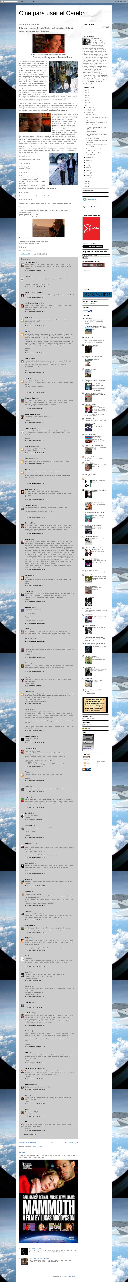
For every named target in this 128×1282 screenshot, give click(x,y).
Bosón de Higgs (30, 523)
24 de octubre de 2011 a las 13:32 (35, 601)
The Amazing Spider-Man (99, 646)
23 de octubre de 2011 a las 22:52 (35, 297)
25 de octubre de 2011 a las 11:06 (34, 857)
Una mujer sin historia (35, 1248)
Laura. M (27, 591)
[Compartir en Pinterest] (46, 254)
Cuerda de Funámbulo (91, 536)
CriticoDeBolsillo (90, 667)
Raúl (26, 911)
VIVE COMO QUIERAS (98, 627)
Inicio (51, 1142)
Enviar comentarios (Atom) (35, 1146)
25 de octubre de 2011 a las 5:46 (34, 766)
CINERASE (88, 608)
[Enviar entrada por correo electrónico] (34, 254)
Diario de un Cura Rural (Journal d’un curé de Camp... (96, 149)
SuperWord (88, 476)
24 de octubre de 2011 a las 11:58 (34, 517)
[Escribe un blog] (40, 254)
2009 (86, 183)
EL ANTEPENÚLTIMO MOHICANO (95, 326)
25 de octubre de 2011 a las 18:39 (35, 966)
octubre (88, 112)
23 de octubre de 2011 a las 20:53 (35, 287)
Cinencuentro (89, 318)
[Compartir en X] (42, 254)
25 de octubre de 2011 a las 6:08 (34, 780)
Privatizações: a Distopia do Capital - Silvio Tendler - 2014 (99, 578)
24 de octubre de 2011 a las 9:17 (34, 499)
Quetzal (27, 813)
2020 (86, 90)
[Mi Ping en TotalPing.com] (88, 750)
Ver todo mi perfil (87, 83)
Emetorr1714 (29, 428)
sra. (26, 469)
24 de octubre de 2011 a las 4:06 (34, 408)
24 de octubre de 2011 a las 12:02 (35, 533)
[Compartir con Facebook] (44, 254)
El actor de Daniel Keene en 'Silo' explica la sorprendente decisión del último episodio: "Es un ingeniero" (94, 340)
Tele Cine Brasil (89, 575)
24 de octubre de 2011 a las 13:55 (35, 623)
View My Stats (101, 761)
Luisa (26, 972)
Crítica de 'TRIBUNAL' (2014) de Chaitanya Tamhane (98, 517)
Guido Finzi (28, 825)
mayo (88, 167)
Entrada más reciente (27, 1142)
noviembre (89, 110)
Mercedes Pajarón (30, 414)
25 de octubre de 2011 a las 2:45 (34, 685)
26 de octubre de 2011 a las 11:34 (34, 1079)
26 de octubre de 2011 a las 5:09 (34, 1025)
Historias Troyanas (90, 369)
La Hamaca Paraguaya (92, 138)
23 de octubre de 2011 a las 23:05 (35, 311)
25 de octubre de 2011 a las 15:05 (35, 920)
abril (87, 170)
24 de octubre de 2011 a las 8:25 (34, 463)
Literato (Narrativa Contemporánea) (95, 490)
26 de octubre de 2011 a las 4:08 (34, 1007)
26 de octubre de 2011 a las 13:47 (35, 1104)
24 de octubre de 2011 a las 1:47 (34, 353)
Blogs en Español (90, 474)
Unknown (28, 691)
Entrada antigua (71, 1142)
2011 (86, 105)
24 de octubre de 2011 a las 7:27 (34, 440)
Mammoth (22, 1152)
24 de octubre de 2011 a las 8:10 (34, 453)
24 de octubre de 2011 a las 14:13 (35, 641)
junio (87, 165)
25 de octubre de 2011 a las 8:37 (34, 807)
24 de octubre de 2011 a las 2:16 (34, 372)
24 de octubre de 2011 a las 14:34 (35, 657)
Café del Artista (89, 597)
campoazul (28, 863)
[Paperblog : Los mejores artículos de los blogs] (87, 312)
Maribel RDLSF (29, 843)
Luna (26, 276)
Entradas (87, 763)
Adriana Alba (29, 505)
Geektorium (88, 614)
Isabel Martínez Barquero (32, 303)
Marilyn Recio (29, 925)
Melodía (27, 891)
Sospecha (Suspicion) (92, 125)
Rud (26, 956)
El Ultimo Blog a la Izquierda (93, 393)
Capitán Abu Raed (91, 131)
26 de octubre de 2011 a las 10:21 (35, 1063)
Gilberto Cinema (90, 463)
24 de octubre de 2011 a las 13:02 (35, 585)
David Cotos (97, 38)
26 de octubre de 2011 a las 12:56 (35, 1089)
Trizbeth (27, 938)
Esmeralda (28, 647)
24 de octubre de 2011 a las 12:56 (35, 569)
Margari (27, 797)
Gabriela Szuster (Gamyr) (33, 292)
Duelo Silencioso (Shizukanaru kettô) (96, 122)
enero (88, 178)
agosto (88, 160)
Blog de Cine (89, 337)
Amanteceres (29, 607)
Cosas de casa (96, 347)
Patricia (27, 663)
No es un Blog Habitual (92, 559)
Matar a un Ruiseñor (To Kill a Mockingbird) (94, 153)
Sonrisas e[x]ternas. (91, 656)
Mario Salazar (29, 358)
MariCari (27, 539)
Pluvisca (27, 772)
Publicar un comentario (29, 1134)
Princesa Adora (29, 748)
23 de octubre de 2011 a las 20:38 (35, 270)
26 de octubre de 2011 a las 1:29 (34, 980)
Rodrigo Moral (29, 262)
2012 (86, 102)
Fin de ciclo (95, 491)
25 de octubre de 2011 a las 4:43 (34, 730)
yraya (26, 1095)
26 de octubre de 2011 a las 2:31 (34, 996)
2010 (86, 181)
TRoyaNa (27, 575)
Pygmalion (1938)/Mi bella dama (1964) (95, 420)
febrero (88, 175)
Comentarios (89, 766)
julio (87, 162)
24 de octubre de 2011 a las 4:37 (34, 422)
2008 (86, 186)
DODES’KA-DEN (91, 115)
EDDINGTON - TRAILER (99, 395)
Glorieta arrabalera (90, 693)
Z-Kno (27, 378)
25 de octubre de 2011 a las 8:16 (34, 791)
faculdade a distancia (88, 304)
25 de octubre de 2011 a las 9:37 (34, 819)
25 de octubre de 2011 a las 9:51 (34, 837)
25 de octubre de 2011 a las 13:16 (35, 886)
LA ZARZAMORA (30, 489)
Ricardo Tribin (29, 1084)
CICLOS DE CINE (90, 626)
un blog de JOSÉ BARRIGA (93, 525)
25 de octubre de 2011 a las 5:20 (34, 743)
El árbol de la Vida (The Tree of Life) (39, 1258)
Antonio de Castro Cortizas (33, 1068)
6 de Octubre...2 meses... (99, 538)
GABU (27, 629)
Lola (26, 879)
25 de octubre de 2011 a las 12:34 (35, 873)
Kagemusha (89, 120)
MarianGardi (29, 1013)
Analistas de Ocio (90, 423)
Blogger (74, 1276)
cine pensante (89, 479)
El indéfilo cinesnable (91, 345)
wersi (26, 1052)
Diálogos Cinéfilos (90, 457)
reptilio (27, 786)
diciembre (89, 107)
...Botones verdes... (91, 586)
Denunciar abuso (88, 190)
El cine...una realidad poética (94, 637)
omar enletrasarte (30, 446)
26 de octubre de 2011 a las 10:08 (35, 1046)
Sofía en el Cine (89, 418)
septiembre (89, 157)
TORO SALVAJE (30, 736)
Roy (26, 331)
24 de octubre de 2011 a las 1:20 (34, 326)
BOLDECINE (88, 678)
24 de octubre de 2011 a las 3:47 (34, 392)
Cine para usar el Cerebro (53, 13)
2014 (86, 98)
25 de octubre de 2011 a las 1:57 (34, 671)
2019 (86, 92)
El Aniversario (96, 359)
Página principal (88, 32)
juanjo (27, 317)
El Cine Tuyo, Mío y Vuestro (93, 548)
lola (26, 677)
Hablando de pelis (90, 434)
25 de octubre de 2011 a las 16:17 (35, 932)
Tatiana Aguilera (30, 398)
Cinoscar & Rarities (90, 404)
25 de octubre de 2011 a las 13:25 (35, 905)
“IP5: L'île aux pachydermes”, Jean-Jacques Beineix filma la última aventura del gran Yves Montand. (99, 387)
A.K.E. (27, 1122)
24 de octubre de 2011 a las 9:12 (34, 483)
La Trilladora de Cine (91, 570)
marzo (88, 173)
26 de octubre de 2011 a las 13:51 (35, 1116)
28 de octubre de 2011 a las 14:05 (35, 1130)
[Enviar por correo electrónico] (39, 254)
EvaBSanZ (28, 1002)
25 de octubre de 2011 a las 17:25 (35, 950)
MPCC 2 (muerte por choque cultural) (95, 572)
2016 (86, 95)
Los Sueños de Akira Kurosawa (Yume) (97, 117)
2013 (86, 100)
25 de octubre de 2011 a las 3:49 (34, 703)
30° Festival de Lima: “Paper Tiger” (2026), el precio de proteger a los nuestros (94, 321)
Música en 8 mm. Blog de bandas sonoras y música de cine (95, 644)
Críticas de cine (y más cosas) (94, 445)
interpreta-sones (30, 459)
